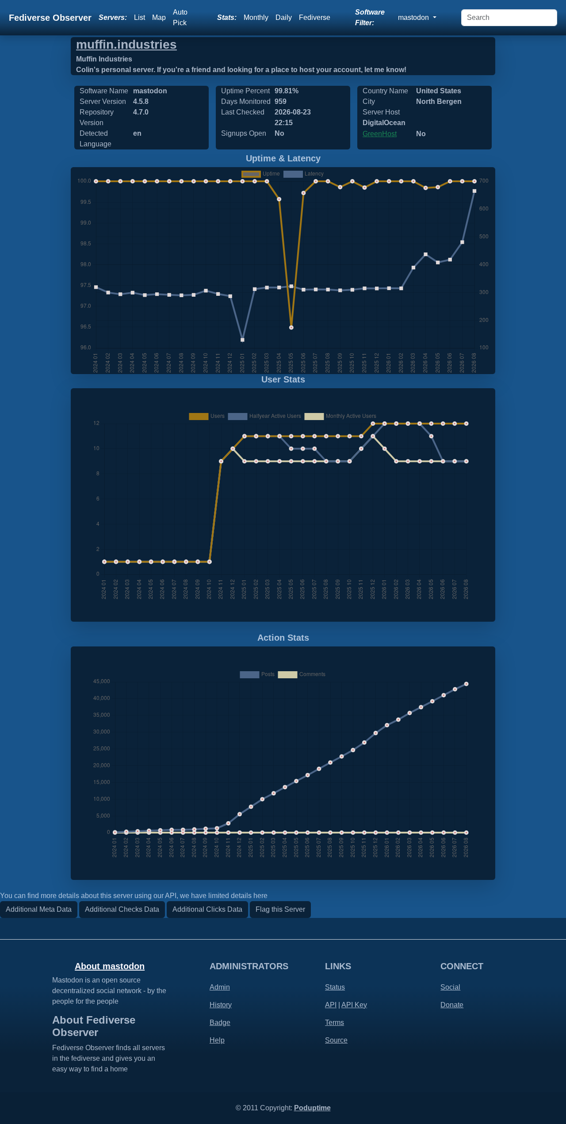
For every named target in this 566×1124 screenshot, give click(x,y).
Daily (283, 17)
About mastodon (110, 966)
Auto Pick (180, 17)
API (331, 1005)
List (139, 17)
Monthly (256, 17)
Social (450, 987)
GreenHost (380, 134)
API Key (354, 1005)
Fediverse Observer (50, 18)
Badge (220, 1022)
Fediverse (314, 17)
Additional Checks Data (122, 909)
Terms (334, 1022)
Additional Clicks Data (207, 909)
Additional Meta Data (39, 909)
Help (217, 1040)
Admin (220, 987)
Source (336, 1040)
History (221, 1005)
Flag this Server (280, 909)
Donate (451, 1005)
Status (335, 987)
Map (159, 17)
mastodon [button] (414, 17)
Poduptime (312, 1108)
